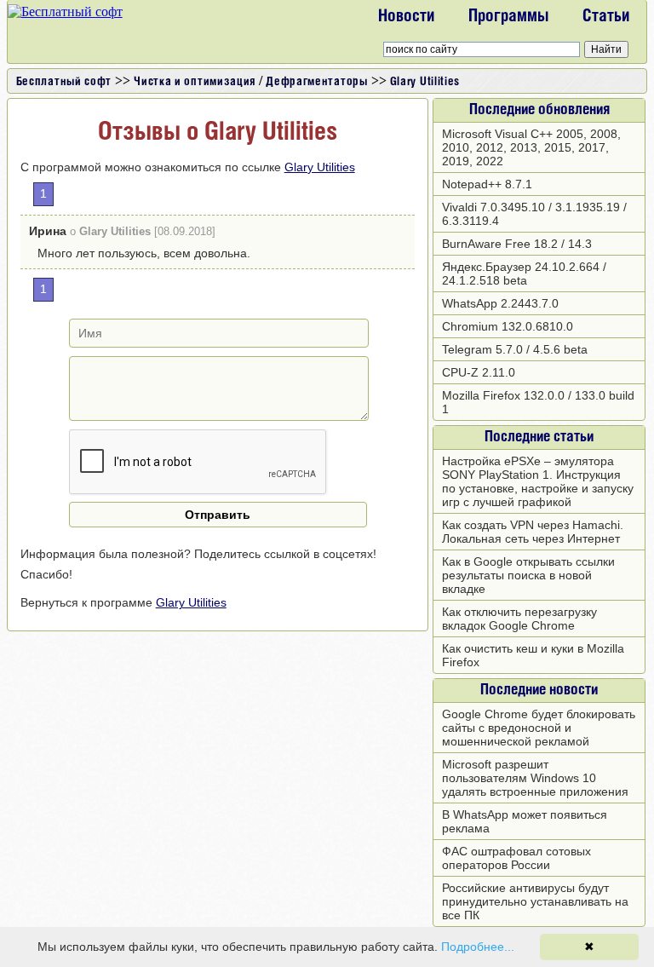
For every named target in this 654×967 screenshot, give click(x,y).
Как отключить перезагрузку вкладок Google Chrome (519, 618)
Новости (406, 17)
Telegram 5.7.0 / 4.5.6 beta (515, 349)
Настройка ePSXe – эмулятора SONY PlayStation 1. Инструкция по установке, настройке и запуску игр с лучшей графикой (538, 481)
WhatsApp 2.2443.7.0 (500, 303)
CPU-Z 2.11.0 (478, 372)
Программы (508, 17)
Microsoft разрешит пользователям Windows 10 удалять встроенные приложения (535, 777)
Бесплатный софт (64, 82)
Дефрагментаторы (317, 82)
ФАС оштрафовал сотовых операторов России (516, 858)
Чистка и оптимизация (194, 82)
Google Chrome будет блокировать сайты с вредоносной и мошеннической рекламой (538, 727)
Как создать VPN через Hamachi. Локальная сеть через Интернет (532, 531)
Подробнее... (477, 946)
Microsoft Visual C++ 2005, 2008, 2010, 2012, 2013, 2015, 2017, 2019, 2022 (531, 147)
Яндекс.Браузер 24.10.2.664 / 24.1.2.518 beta (524, 273)
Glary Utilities (425, 82)
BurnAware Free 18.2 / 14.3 (517, 243)
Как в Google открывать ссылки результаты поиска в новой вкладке (528, 575)
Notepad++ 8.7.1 (487, 184)
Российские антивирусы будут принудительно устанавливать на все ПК (535, 901)
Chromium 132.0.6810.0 (507, 326)
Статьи (605, 17)
